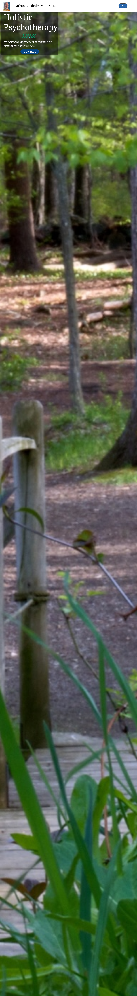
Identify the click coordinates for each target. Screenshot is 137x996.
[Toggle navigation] (131, 6)
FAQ (122, 6)
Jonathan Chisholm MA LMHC (33, 5)
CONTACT (30, 51)
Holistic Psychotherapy (31, 22)
